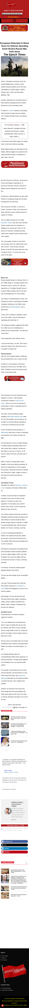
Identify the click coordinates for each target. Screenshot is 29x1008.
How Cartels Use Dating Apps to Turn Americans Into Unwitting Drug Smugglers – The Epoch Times (18, 725)
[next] (6, 750)
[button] (14, 20)
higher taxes (19, 828)
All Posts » (13, 819)
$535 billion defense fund (15, 416)
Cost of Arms (6, 828)
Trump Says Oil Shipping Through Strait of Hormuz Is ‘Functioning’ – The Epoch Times (19, 733)
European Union (12, 828)
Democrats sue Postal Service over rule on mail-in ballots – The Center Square (18, 718)
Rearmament (9, 830)
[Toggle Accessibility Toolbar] (2, 1005)
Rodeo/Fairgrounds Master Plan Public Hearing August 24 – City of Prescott (18, 871)
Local (26, 863)
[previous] (2, 750)
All (25, 861)
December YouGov (7, 222)
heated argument (15, 307)
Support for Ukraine (17, 830)
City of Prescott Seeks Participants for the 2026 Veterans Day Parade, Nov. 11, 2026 (19, 888)
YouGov (11, 110)
